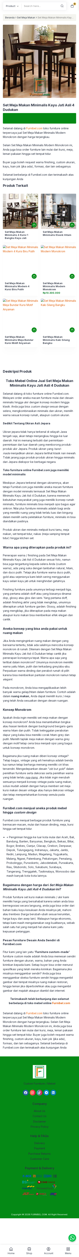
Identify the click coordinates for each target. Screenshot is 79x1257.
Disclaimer (39, 1121)
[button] (39, 62)
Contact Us (39, 1116)
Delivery (39, 1143)
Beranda (10, 17)
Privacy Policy (40, 1126)
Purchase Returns (39, 1153)
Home (11, 1253)
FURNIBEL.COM (39, 1214)
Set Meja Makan (26, 17)
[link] (20, 211)
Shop (29, 1253)
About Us (39, 1111)
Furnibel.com (34, 128)
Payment (39, 1148)
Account (48, 1253)
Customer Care (39, 1158)
